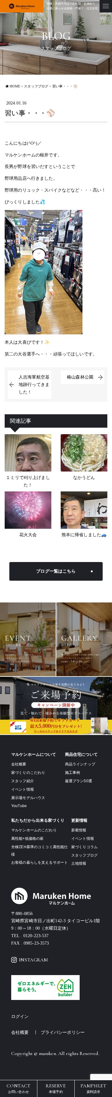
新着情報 (78, 830)
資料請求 (93, 1088)
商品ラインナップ (80, 764)
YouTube (19, 806)
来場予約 (56, 1088)
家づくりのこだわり (28, 772)
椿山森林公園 (80, 377)
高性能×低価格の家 (27, 838)
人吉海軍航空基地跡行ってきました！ (34, 384)
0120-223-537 (36, 935)
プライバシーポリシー (63, 1032)
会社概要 (18, 764)
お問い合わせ (18, 1088)
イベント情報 (22, 789)
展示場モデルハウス (28, 798)
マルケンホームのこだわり (34, 830)
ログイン (20, 1016)
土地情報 (78, 863)
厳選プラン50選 (78, 781)
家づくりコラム (84, 847)
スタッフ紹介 (22, 781)
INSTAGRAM (33, 960)
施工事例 (72, 772)
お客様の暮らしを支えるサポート (39, 862)
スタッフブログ (84, 855)
